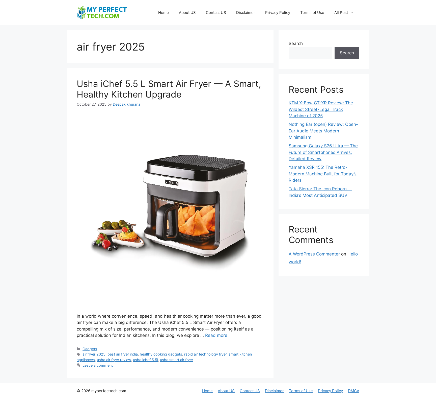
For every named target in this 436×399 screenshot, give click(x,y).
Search (296, 43)
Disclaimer (245, 12)
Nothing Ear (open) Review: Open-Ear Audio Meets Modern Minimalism (323, 131)
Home (163, 12)
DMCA (353, 390)
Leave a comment (98, 365)
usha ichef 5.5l (145, 360)
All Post (341, 12)
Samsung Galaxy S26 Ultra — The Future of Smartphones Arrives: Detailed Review (323, 152)
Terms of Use (312, 12)
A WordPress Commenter (314, 253)
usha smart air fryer (176, 360)
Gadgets (90, 349)
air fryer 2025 (94, 354)
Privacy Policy (277, 12)
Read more (216, 335)
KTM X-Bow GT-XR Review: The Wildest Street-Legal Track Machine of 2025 (321, 109)
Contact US (216, 12)
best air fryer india (122, 354)
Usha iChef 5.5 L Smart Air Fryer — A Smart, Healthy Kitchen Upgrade (169, 89)
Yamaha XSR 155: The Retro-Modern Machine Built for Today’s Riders (323, 174)
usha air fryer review (114, 360)
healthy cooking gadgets (161, 354)
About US (187, 12)
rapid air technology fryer (205, 354)
